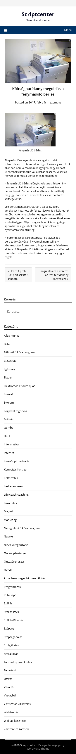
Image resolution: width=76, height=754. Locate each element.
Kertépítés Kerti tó (15, 469)
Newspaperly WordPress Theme (46, 746)
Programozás (12, 587)
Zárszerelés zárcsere (17, 729)
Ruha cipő (10, 595)
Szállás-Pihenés (13, 620)
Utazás (8, 679)
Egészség (9, 369)
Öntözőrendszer (14, 561)
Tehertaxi (10, 670)
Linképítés (10, 503)
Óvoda (8, 570)
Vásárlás (9, 687)
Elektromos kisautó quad (19, 386)
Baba (7, 344)
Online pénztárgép (15, 553)
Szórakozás (11, 654)
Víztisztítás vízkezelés (17, 704)
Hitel (7, 436)
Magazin (9, 511)
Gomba (8, 427)
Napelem (9, 536)
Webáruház (11, 712)
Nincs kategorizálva (16, 545)
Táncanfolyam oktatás (18, 662)
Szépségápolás (13, 637)
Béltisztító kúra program (19, 352)
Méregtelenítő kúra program (22, 528)
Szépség (9, 628)
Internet (9, 453)
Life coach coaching (16, 494)
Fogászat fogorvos (15, 411)
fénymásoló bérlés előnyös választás (29, 183)
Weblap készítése (15, 720)
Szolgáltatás (11, 645)
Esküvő (8, 394)
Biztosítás (10, 360)
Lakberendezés (13, 486)
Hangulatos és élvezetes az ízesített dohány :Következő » (53, 275)
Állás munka (11, 335)
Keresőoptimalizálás (16, 461)
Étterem (9, 402)
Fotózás (9, 419)
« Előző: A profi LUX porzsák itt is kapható (18, 275)
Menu (68, 30)
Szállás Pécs (11, 612)
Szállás (8, 603)
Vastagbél (10, 695)
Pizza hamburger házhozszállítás (24, 578)
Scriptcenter (38, 14)
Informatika (11, 444)
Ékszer (8, 377)
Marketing (10, 520)
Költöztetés (11, 478)
